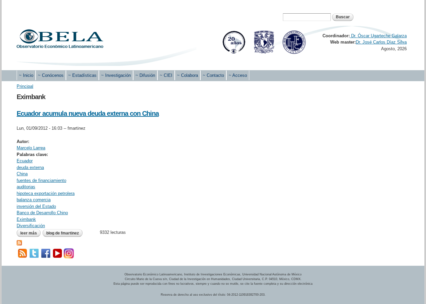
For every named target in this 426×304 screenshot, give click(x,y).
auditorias (26, 186)
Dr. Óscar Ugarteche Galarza (378, 35)
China (22, 173)
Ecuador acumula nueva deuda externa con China (88, 113)
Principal (25, 86)
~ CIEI (166, 75)
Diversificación (31, 225)
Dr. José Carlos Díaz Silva (381, 42)
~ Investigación (116, 75)
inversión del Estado (36, 206)
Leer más (30, 233)
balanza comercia (34, 199)
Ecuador (25, 160)
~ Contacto (213, 75)
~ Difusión (145, 75)
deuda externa (30, 167)
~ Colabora (187, 75)
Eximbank (26, 219)
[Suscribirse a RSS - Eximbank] (19, 241)
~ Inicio (26, 75)
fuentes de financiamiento (41, 180)
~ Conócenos (51, 75)
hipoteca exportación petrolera (46, 193)
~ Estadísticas (82, 75)
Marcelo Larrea (31, 147)
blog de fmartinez (62, 233)
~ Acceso (238, 75)
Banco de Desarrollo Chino (42, 212)
